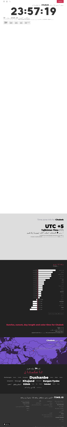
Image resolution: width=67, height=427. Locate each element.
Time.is (60, 1)
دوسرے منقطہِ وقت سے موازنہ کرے (56, 313)
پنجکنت (39, 387)
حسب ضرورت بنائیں (25, 401)
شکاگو (62, 272)
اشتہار (50, 412)
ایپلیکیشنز (49, 401)
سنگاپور (62, 303)
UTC (63, 280)
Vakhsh (54, 384)
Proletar (40, 384)
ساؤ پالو (62, 278)
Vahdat (47, 384)
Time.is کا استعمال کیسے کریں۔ (22, 406)
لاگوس (63, 282)
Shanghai (61, 301)
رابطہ (28, 410)
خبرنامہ (50, 406)
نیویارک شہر (61, 274)
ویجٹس (51, 402)
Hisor (56, 377)
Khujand (28, 380)
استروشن (17, 384)
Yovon (58, 384)
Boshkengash (8, 377)
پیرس (16, 23)
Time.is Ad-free (26, 402)
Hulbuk (60, 377)
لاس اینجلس (27, 23)
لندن (21, 23)
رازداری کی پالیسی (48, 416)
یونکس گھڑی (38, 402)
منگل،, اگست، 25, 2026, (16, 18)
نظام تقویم (61, 415)
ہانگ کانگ (61, 305)
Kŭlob (26, 384)
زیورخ (62, 287)
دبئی (63, 297)
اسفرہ (9, 384)
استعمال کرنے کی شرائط (47, 414)
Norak (33, 384)
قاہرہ (62, 293)
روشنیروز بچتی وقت (59, 408)
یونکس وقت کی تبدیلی (36, 404)
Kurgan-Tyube (51, 381)
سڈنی (63, 309)
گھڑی (63, 410)
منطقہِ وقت (61, 406)
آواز (63, 421)
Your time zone (60, 404)
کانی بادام (30, 387)
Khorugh (18, 381)
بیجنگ (11, 23)
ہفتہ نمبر (61, 419)
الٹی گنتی (61, 412)
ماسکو (62, 295)
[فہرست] (4, 1)
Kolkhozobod (38, 380)
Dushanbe (39, 377)
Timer (62, 413)
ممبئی (62, 299)
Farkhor (51, 377)
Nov (36, 384)
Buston (14, 377)
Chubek (19, 377)
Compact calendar (59, 417)
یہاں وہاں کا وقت (60, 402)
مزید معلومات (34, 19)
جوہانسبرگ (61, 285)
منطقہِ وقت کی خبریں (48, 404)
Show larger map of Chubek (57, 348)
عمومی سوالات (26, 404)
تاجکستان (33, 371)
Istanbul (62, 291)
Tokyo (5, 23)
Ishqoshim (10, 381)
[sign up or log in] (7, 1)
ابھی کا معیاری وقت (59, 401)
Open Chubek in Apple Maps (42, 348)
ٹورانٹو (62, 276)
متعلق (28, 408)
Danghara (25, 377)
